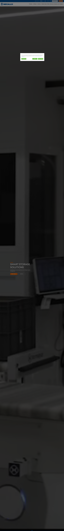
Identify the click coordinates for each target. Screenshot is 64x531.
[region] (32, 57)
